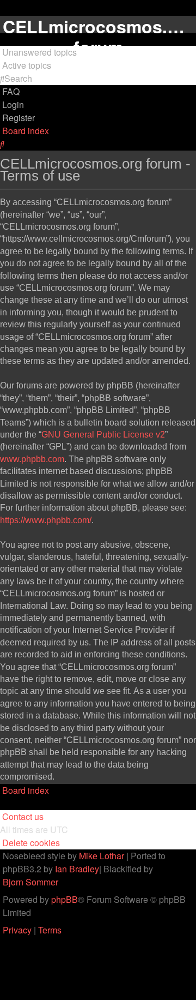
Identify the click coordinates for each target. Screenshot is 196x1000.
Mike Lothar (101, 855)
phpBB (64, 899)
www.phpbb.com (32, 459)
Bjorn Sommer (30, 882)
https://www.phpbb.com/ (45, 520)
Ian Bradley (77, 869)
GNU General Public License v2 (103, 434)
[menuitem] (38, 52)
